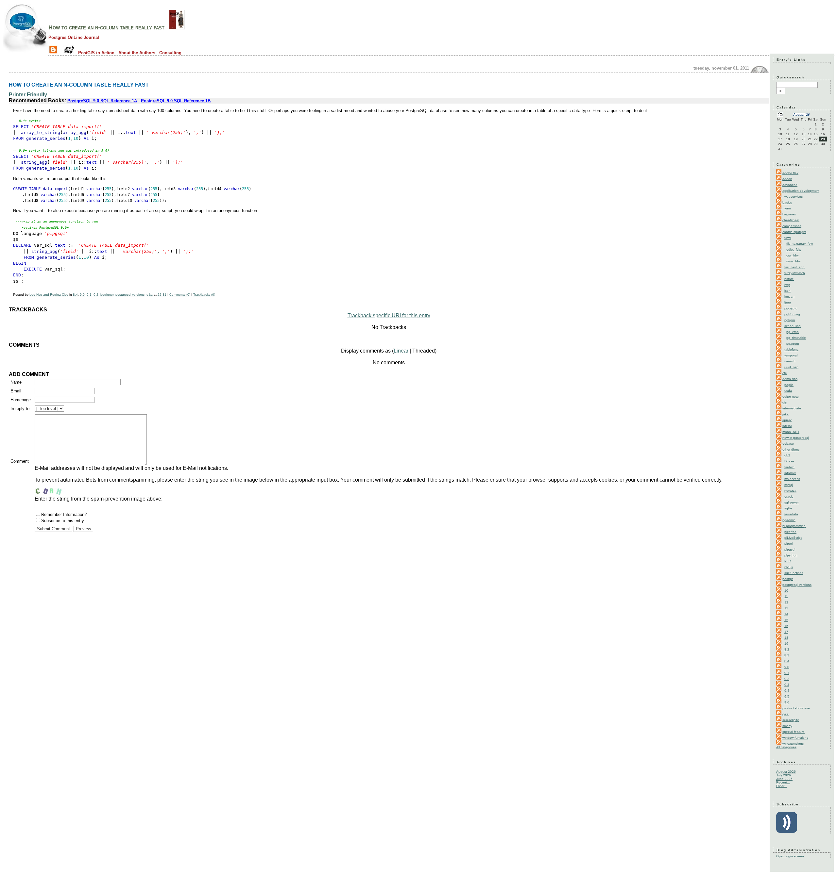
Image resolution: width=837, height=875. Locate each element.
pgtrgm (789, 320)
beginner (106, 294)
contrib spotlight (794, 232)
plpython (790, 555)
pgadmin (788, 520)
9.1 (89, 294)
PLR (787, 561)
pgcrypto (790, 308)
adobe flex (790, 173)
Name (16, 382)
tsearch (789, 361)
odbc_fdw (793, 249)
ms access (792, 479)
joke (785, 414)
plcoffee (790, 532)
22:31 (162, 294)
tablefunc (791, 349)
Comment (19, 461)
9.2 (96, 294)
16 (786, 626)
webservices (793, 196)
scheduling (792, 326)
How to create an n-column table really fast (106, 27)
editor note (790, 396)
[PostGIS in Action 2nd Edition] (177, 27)
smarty (787, 726)
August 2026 (786, 771)
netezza (790, 490)
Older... (781, 786)
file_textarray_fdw (799, 243)
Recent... (783, 782)
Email (15, 390)
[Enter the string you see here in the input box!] (54, 489)
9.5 (786, 696)
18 (786, 637)
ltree (787, 302)
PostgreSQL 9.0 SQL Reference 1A (102, 100)
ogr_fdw (792, 255)
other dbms (790, 449)
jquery (787, 420)
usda (788, 390)
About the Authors (136, 52)
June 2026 (784, 779)
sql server (791, 502)
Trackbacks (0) (204, 294)
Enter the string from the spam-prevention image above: (98, 499)
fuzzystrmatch (794, 273)
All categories (786, 747)
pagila (789, 385)
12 (786, 602)
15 (786, 620)
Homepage (20, 399)
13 (786, 608)
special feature (793, 732)
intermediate (791, 408)
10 (786, 590)
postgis (787, 579)
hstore (789, 279)
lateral (787, 426)
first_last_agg (794, 267)
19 (786, 643)
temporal (790, 355)
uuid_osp (791, 367)
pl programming (794, 526)
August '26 (801, 114)
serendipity (790, 720)
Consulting (170, 52)
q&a (149, 294)
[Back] (780, 115)
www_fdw (793, 261)
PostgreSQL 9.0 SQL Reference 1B (176, 100)
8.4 (75, 294)
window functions (795, 737)
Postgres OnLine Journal (73, 37)
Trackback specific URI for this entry (389, 315)
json (787, 290)
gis (784, 402)
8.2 (786, 649)
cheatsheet (790, 220)
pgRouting (792, 314)
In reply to (19, 408)
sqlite (788, 508)
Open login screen (790, 856)
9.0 (82, 294)
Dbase (789, 461)
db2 (787, 455)
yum (787, 208)
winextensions (793, 743)
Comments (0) (179, 294)
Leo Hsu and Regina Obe (48, 294)
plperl (788, 543)
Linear (401, 351)
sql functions (793, 573)
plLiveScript (793, 537)
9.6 (786, 702)
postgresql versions (130, 294)
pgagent (792, 343)
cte (784, 373)
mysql (788, 485)
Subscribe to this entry (62, 520)
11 (786, 596)
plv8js (788, 567)
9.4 (786, 690)
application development (800, 190)
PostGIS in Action (96, 52)
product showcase (796, 708)
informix (790, 473)
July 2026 (783, 775)
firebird (789, 467)
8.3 (786, 655)
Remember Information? (64, 514)
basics (787, 202)
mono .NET (790, 432)
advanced (789, 185)
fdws (787, 237)
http (787, 285)
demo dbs (789, 379)
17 (786, 632)
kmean (789, 296)
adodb (787, 179)
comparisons (791, 226)
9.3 (786, 684)
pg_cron (792, 332)
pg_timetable (796, 337)
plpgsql (789, 549)
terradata (791, 514)
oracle (789, 496)
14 (786, 614)
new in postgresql (795, 437)
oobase (788, 443)
